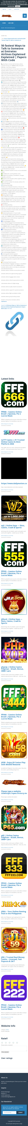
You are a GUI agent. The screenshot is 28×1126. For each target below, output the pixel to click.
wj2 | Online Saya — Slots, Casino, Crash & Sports (13, 526)
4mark (18, 1121)
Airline (7, 1029)
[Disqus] (14, 355)
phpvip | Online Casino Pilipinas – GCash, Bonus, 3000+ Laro (12, 669)
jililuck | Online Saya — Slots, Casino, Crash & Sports (11, 621)
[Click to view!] (14, 323)
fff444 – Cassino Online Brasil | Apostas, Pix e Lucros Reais (11, 716)
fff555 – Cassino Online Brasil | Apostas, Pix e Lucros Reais (11, 573)
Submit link (16, 9)
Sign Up (4, 9)
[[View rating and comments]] (7, 423)
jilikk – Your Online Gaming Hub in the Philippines (13, 912)
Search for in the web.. (14, 307)
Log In (10, 9)
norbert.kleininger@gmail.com (8, 1096)
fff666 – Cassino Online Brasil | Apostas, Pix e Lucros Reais (11, 414)
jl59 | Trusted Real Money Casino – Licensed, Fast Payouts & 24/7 (12, 959)
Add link (10, 23)
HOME (4, 23)
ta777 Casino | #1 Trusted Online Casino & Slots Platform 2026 (12, 442)
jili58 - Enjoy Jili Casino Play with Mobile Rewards (13, 763)
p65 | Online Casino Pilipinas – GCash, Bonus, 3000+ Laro (12, 837)
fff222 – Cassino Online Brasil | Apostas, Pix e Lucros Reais (11, 1007)
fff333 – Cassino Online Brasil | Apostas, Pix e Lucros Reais (11, 885)
